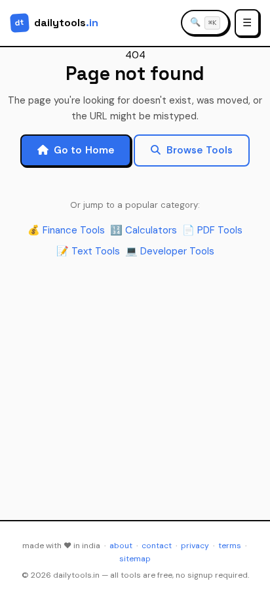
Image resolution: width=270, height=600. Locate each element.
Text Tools (88, 251)
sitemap (135, 558)
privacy (195, 545)
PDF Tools (212, 230)
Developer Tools (169, 251)
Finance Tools (66, 230)
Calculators (143, 230)
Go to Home (84, 150)
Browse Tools (199, 150)
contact (157, 545)
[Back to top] (244, 578)
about (120, 545)
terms (229, 545)
